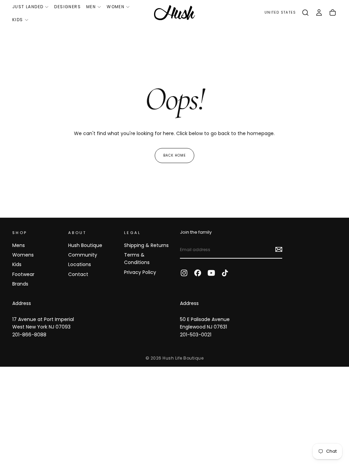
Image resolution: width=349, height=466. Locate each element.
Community (82, 254)
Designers (67, 7)
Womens (23, 254)
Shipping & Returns (146, 245)
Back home (174, 155)
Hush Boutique (85, 245)
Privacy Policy (140, 272)
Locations (79, 264)
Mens (18, 245)
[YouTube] (211, 273)
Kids (17, 20)
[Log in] (319, 12)
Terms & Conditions (137, 258)
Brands (20, 283)
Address (21, 303)
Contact (78, 274)
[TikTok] (225, 273)
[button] (280, 12)
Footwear (23, 274)
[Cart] (333, 12)
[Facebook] (198, 273)
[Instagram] (184, 273)
